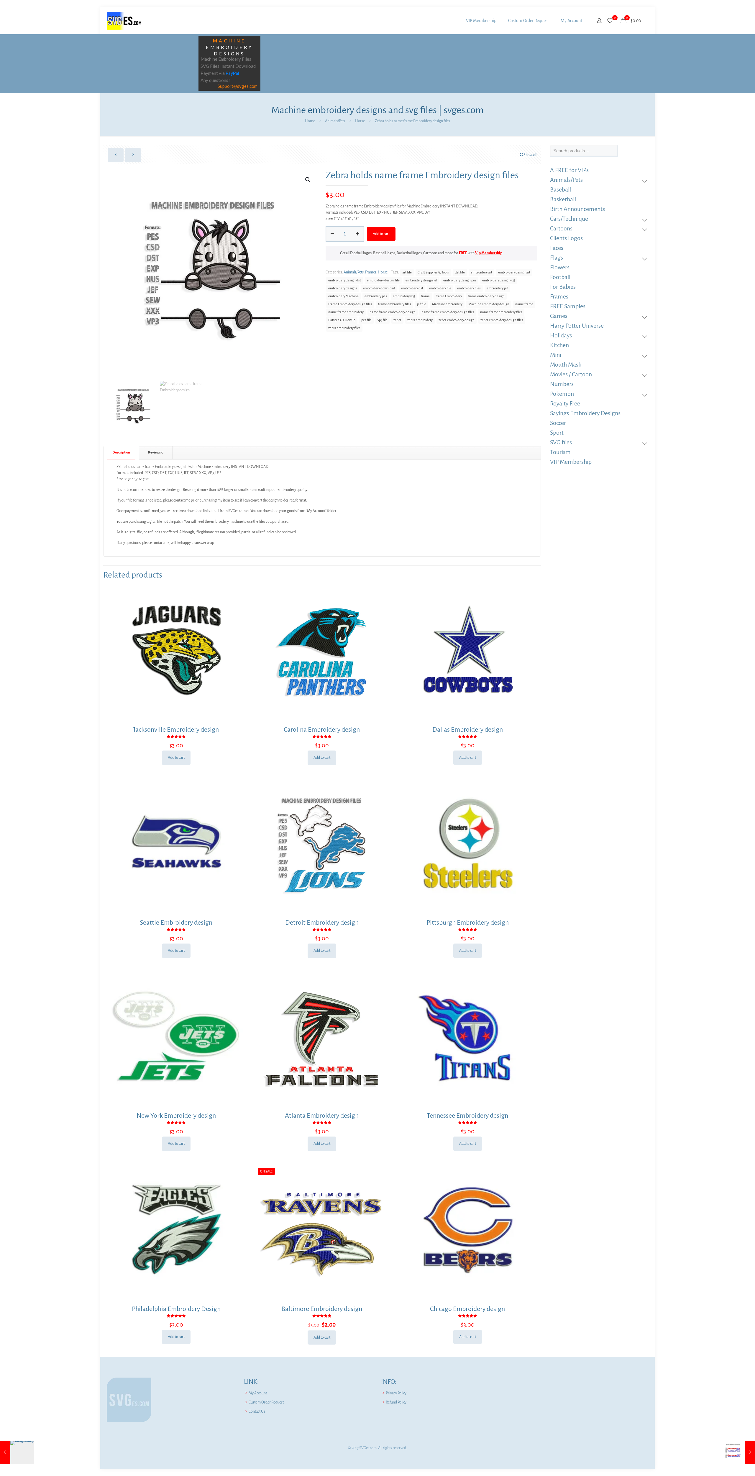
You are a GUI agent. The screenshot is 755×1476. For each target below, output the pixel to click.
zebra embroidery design (457, 320)
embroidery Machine (343, 296)
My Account (258, 1393)
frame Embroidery (449, 296)
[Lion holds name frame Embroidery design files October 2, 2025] (17, 1452)
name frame (524, 304)
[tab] (121, 452)
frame (425, 296)
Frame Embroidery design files (350, 304)
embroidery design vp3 (498, 280)
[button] (308, 180)
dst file (460, 272)
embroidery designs (342, 288)
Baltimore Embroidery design (321, 1308)
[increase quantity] (357, 234)
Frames (370, 272)
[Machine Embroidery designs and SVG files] (124, 20)
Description (121, 452)
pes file (366, 320)
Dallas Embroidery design (467, 729)
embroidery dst (412, 288)
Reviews (155, 452)
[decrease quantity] (332, 234)
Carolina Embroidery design (322, 729)
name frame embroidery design (393, 312)
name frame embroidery (346, 312)
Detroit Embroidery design (322, 922)
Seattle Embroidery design (176, 922)
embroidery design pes (459, 280)
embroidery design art (514, 272)
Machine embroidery (447, 304)
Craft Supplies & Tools (433, 272)
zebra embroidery (420, 320)
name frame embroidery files (501, 312)
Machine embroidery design (488, 304)
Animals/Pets (335, 121)
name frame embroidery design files (447, 312)
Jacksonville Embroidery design (176, 729)
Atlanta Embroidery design (322, 1115)
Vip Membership (488, 253)
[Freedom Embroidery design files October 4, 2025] (738, 1452)
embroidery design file (383, 280)
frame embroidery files (394, 304)
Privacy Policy (396, 1393)
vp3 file (383, 320)
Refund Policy (396, 1402)
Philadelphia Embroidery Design (176, 1308)
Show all (529, 155)
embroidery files (469, 288)
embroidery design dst (344, 280)
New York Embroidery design (176, 1115)
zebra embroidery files (344, 328)
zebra (397, 320)
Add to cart (381, 234)
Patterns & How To (341, 320)
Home (310, 121)
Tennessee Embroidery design (467, 1115)
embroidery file (440, 288)
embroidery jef (497, 288)
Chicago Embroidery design (467, 1308)
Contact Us (257, 1411)
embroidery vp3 (404, 296)
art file (407, 272)
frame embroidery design (486, 296)
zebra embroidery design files (501, 320)
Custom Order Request (266, 1402)
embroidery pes (376, 296)
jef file (421, 304)
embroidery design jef (421, 280)
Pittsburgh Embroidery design (467, 922)
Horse (360, 121)
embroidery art (481, 272)
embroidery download (379, 288)
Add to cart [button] (176, 758)
